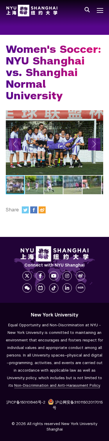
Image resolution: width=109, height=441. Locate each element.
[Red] (80, 288)
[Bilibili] (40, 288)
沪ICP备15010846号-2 (25, 402)
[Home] (32, 10)
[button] (15, 144)
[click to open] (100, 10)
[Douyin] (53, 288)
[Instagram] (67, 275)
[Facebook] (33, 209)
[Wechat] (27, 288)
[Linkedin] (67, 288)
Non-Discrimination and (57, 385)
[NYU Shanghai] (55, 254)
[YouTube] (53, 275)
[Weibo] (42, 209)
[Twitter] (25, 209)
